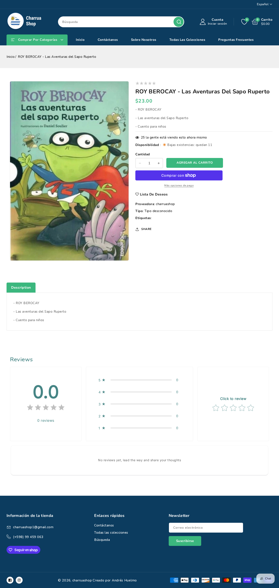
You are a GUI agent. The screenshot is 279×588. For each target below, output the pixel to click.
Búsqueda (179, 22)
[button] (139, 380)
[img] (46, 408)
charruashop (165, 204)
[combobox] (121, 21)
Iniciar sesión (217, 24)
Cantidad (142, 154)
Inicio (11, 57)
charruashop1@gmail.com (33, 527)
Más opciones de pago (179, 185)
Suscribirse (185, 541)
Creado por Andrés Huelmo (115, 580)
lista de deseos (154, 194)
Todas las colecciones (111, 532)
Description (21, 287)
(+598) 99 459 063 (28, 537)
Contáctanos (104, 525)
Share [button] (146, 229)
